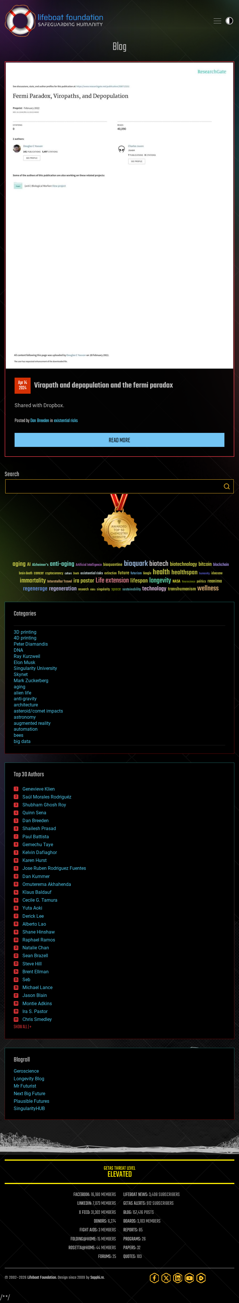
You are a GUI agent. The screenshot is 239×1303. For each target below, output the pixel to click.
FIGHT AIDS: (89, 1230)
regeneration (63, 588)
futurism (136, 574)
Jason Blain (34, 995)
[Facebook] (154, 1278)
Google (147, 574)
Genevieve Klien (38, 789)
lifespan (139, 581)
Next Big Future (29, 1093)
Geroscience (26, 1071)
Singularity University (35, 668)
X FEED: (84, 1212)
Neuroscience (188, 582)
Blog (119, 47)
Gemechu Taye (37, 844)
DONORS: (100, 1221)
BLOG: (127, 1212)
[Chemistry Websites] (119, 522)
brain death (25, 574)
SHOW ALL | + (22, 1027)
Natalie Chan (35, 948)
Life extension (112, 581)
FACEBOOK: (81, 1195)
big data (22, 741)
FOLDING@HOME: (83, 1239)
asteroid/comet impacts (38, 711)
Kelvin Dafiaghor (39, 852)
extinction (110, 574)
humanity (204, 574)
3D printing (25, 632)
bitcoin (205, 564)
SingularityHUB (29, 1108)
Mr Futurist (25, 1086)
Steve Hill (32, 964)
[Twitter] (166, 1278)
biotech (158, 564)
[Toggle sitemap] (217, 21)
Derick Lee (33, 916)
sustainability (131, 590)
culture (68, 573)
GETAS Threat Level (119, 1173)
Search (227, 486)
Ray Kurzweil (27, 656)
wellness (208, 588)
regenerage (35, 589)
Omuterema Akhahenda (46, 884)
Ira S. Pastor (35, 1011)
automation (26, 729)
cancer (39, 573)
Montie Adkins (37, 1003)
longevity (160, 581)
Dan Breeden (39, 421)
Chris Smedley (37, 1019)
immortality (33, 580)
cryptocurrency (54, 574)
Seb (26, 979)
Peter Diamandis (31, 644)
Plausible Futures (31, 1101)
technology (154, 589)
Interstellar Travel (59, 582)
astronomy (25, 717)
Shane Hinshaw (38, 932)
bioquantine (112, 564)
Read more (119, 440)
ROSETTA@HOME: (81, 1248)
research (83, 590)
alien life (22, 693)
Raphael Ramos (38, 940)
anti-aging (62, 564)
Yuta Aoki (32, 908)
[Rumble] (201, 1278)
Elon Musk (24, 662)
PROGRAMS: (132, 1239)
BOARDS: (129, 1221)
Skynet (21, 674)
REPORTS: (130, 1230)
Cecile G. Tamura (39, 900)
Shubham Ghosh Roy (44, 805)
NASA (176, 581)
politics (201, 582)
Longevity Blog (29, 1078)
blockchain (221, 565)
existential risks (66, 421)
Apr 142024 (22, 385)
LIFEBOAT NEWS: (135, 1195)
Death (76, 573)
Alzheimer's (40, 565)
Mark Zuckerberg (31, 680)
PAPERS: (129, 1248)
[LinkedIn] (177, 1278)
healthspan (184, 572)
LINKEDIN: (84, 1203)
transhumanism (182, 589)
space (116, 589)
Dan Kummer (36, 876)
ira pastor (83, 581)
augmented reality (32, 723)
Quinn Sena (34, 812)
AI (29, 565)
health (161, 572)
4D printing (25, 638)
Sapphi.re (97, 1277)
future (123, 573)
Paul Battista (35, 836)
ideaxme (216, 574)
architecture (26, 705)
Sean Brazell (35, 955)
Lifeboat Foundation (41, 1277)
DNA (18, 650)
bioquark (136, 564)
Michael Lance (37, 987)
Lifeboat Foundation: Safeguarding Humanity (105, 21)
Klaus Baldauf (37, 892)
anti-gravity (25, 698)
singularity (103, 590)
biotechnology (183, 564)
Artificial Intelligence (89, 565)
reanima (215, 581)
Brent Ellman (35, 971)
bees (18, 735)
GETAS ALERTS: (134, 1203)
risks (92, 589)
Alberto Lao (34, 924)
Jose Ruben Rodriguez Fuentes (54, 868)
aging (19, 564)
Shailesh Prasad (39, 828)
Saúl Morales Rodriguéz (46, 797)
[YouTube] (189, 1278)
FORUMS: (105, 1257)
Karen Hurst (34, 860)
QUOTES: (129, 1257)
